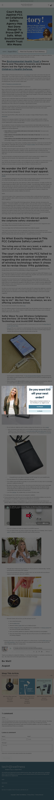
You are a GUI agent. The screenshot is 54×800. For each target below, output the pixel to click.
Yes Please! (40, 406)
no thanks (39, 411)
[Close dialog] (51, 387)
